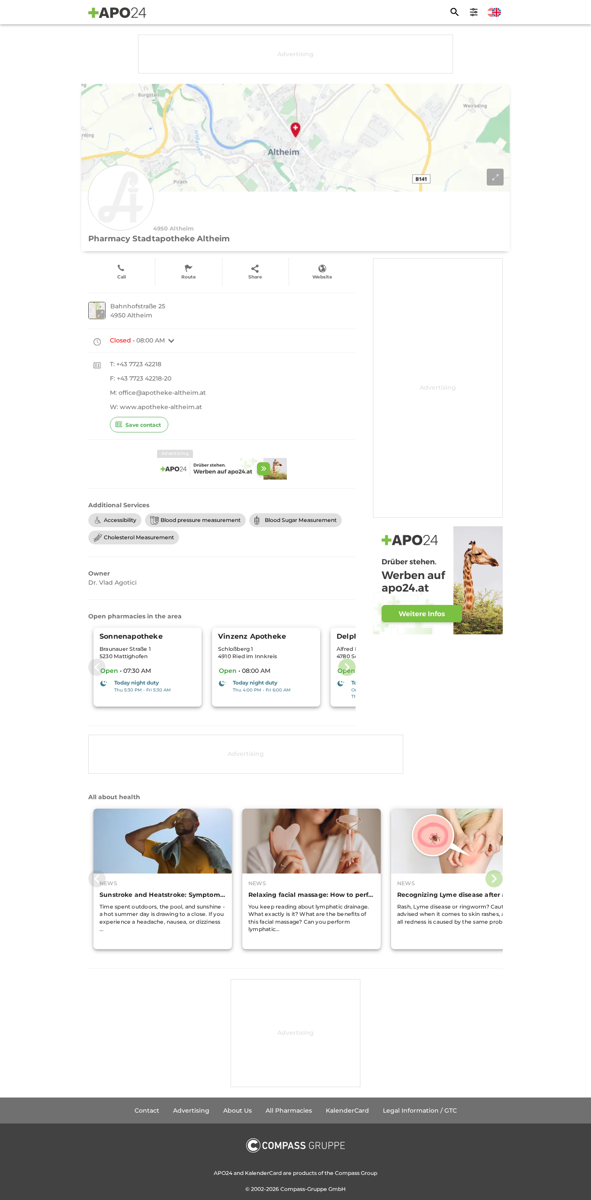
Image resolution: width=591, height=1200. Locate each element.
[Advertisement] (295, 54)
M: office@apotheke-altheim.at (158, 393)
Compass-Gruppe (304, 1189)
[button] (171, 341)
